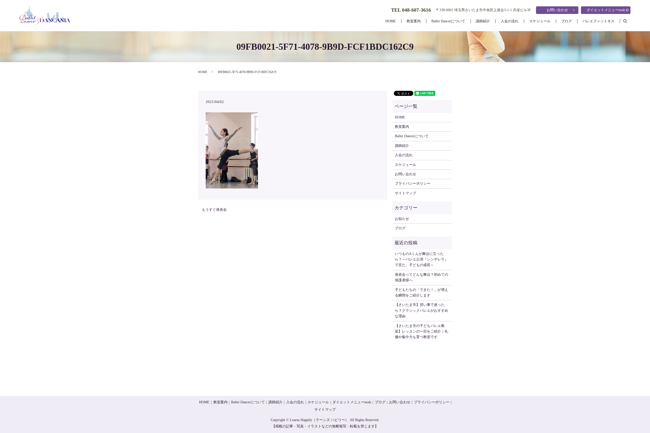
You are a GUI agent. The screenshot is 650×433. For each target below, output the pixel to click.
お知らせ (402, 219)
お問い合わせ (557, 10)
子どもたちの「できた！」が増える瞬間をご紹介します (421, 292)
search (627, 21)
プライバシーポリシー (412, 183)
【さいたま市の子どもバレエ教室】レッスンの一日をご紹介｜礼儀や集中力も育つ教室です (421, 331)
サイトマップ (405, 193)
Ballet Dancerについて (448, 21)
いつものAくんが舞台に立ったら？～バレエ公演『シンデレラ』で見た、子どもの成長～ (421, 259)
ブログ (566, 21)
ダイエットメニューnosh (606, 10)
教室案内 (414, 21)
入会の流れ (509, 21)
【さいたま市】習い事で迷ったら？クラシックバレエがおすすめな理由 (421, 310)
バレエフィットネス (598, 21)
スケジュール (539, 21)
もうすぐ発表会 (214, 210)
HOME (390, 21)
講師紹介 (483, 21)
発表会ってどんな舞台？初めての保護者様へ (421, 277)
